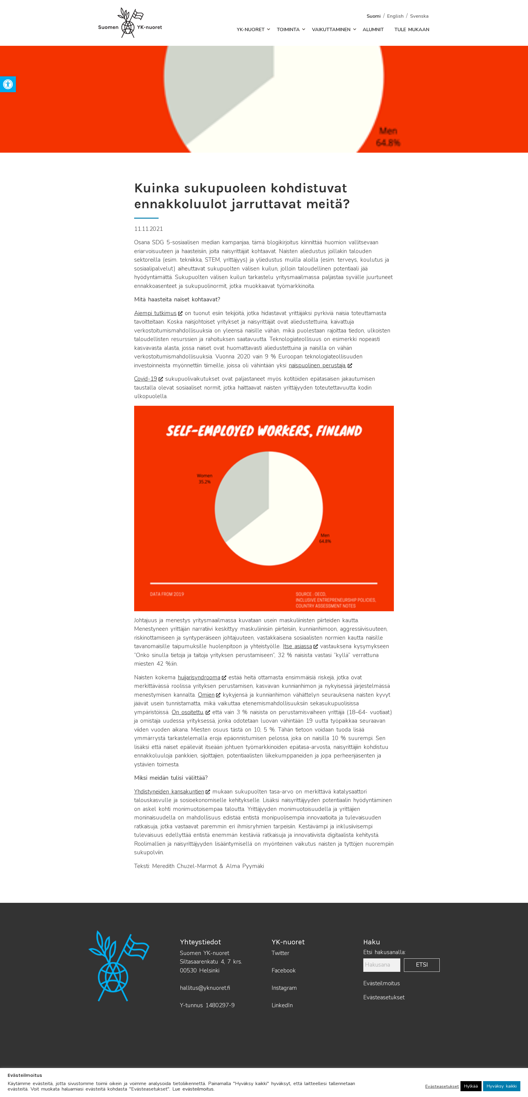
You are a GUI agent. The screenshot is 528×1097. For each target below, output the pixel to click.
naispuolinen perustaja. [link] (317, 365)
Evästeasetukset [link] (384, 997)
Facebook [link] (284, 971)
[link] (8, 84)
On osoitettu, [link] (188, 712)
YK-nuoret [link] (251, 29)
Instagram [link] (284, 988)
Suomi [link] (374, 16)
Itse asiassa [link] (297, 646)
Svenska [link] (419, 16)
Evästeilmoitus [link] (381, 983)
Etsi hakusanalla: (384, 952)
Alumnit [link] (373, 29)
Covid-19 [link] (145, 379)
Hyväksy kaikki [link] (502, 1086)
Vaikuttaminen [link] (331, 29)
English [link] (395, 16)
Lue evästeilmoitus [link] (193, 1089)
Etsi (422, 965)
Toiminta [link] (288, 29)
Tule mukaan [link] (411, 29)
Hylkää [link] (471, 1086)
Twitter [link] (280, 953)
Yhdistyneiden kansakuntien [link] (169, 792)
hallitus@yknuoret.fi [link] (205, 988)
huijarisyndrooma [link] (199, 677)
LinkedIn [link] (282, 1005)
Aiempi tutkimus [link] (155, 313)
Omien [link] (206, 695)
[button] (265, 29)
